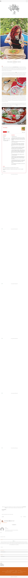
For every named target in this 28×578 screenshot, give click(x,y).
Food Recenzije (11, 570)
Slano (10, 514)
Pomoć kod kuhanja (8, 572)
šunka (12, 514)
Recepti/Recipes (20, 572)
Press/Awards (14, 572)
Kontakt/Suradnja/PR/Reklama (7, 571)
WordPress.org (2, 565)
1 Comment (24, 516)
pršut (8, 514)
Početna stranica (23, 571)
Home (16, 570)
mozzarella (5, 514)
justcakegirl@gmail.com (9, 520)
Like (21, 516)
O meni (16, 571)
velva (6, 527)
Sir (9, 514)
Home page (19, 570)
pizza (7, 514)
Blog (7, 570)
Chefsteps (16, 72)
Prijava (1, 563)
